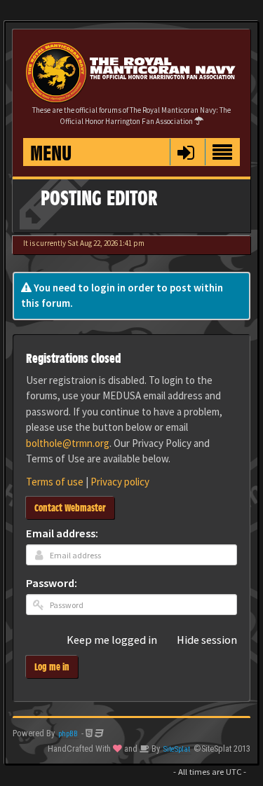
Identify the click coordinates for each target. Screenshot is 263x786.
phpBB (68, 733)
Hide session (207, 640)
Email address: (62, 534)
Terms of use (54, 481)
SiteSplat (176, 749)
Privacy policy (119, 481)
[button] (185, 152)
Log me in (51, 667)
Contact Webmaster (70, 507)
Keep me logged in (112, 640)
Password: (51, 584)
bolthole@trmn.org (67, 443)
